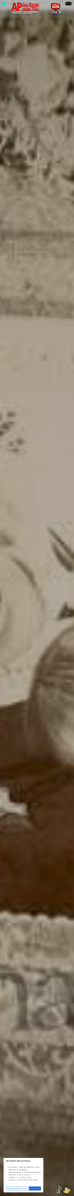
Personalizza (11, 1188)
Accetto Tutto (35, 1188)
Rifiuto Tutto (23, 1188)
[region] (23, 1175)
